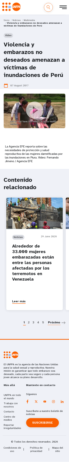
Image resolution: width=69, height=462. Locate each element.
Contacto (9, 411)
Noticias (17, 20)
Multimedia (29, 20)
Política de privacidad (36, 449)
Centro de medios (9, 418)
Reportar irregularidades (12, 426)
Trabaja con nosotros (11, 405)
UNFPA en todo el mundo (12, 396)
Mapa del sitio (57, 449)
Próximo (54, 322)
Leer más (19, 301)
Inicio (6, 20)
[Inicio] (11, 7)
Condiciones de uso (12, 449)
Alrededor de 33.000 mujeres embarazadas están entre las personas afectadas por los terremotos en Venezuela (33, 262)
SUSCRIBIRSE (42, 423)
